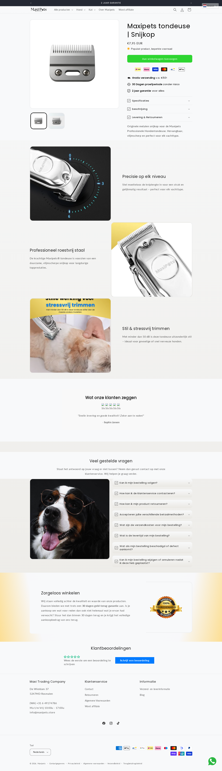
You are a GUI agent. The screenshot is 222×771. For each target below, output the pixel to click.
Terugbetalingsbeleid (132, 763)
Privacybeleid (74, 763)
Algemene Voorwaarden (97, 700)
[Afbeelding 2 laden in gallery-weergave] (56, 121)
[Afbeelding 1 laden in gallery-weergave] (39, 121)
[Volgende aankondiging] (191, 3)
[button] (63, 9)
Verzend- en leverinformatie (155, 689)
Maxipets (42, 763)
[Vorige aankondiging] (30, 3)
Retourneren (91, 695)
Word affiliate (92, 706)
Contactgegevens (57, 763)
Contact (89, 689)
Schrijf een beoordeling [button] (134, 660)
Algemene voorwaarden (93, 763)
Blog (142, 695)
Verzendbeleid (113, 763)
